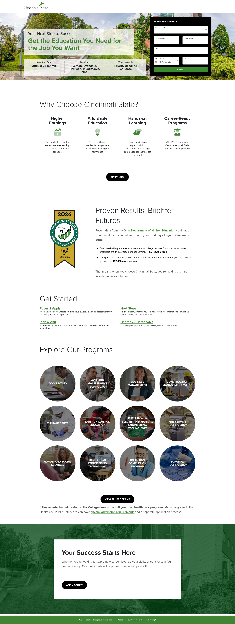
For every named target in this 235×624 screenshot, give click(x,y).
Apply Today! (74, 585)
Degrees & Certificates (136, 322)
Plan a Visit (48, 322)
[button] (233, 617)
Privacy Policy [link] (137, 620)
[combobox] (181, 30)
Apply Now (117, 176)
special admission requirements (112, 512)
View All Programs (117, 499)
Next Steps (128, 308)
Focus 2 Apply (50, 308)
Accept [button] (153, 620)
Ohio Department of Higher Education (149, 230)
